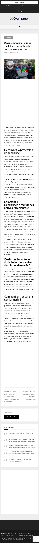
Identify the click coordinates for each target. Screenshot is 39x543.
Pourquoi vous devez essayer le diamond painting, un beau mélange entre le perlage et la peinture (11, 397)
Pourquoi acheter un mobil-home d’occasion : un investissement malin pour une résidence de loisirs (22, 453)
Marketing (19, 537)
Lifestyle (21, 535)
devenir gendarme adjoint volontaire (21, 222)
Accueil (3, 535)
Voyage (4, 538)
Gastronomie (19, 539)
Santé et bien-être (7, 537)
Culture (30, 535)
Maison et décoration (25, 538)
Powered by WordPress (7, 533)
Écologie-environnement (8, 539)
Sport (26, 535)
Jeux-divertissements (12, 538)
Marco (6, 52)
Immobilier (32, 537)
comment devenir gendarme (12, 145)
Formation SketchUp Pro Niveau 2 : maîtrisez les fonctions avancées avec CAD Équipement (22, 440)
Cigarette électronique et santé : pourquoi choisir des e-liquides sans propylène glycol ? (22, 446)
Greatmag (21, 533)
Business (8, 38)
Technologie (14, 535)
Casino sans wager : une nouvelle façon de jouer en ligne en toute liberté (21, 434)
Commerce (25, 537)
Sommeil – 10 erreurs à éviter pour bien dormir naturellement (20, 6)
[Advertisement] (19, 103)
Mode (14, 537)
